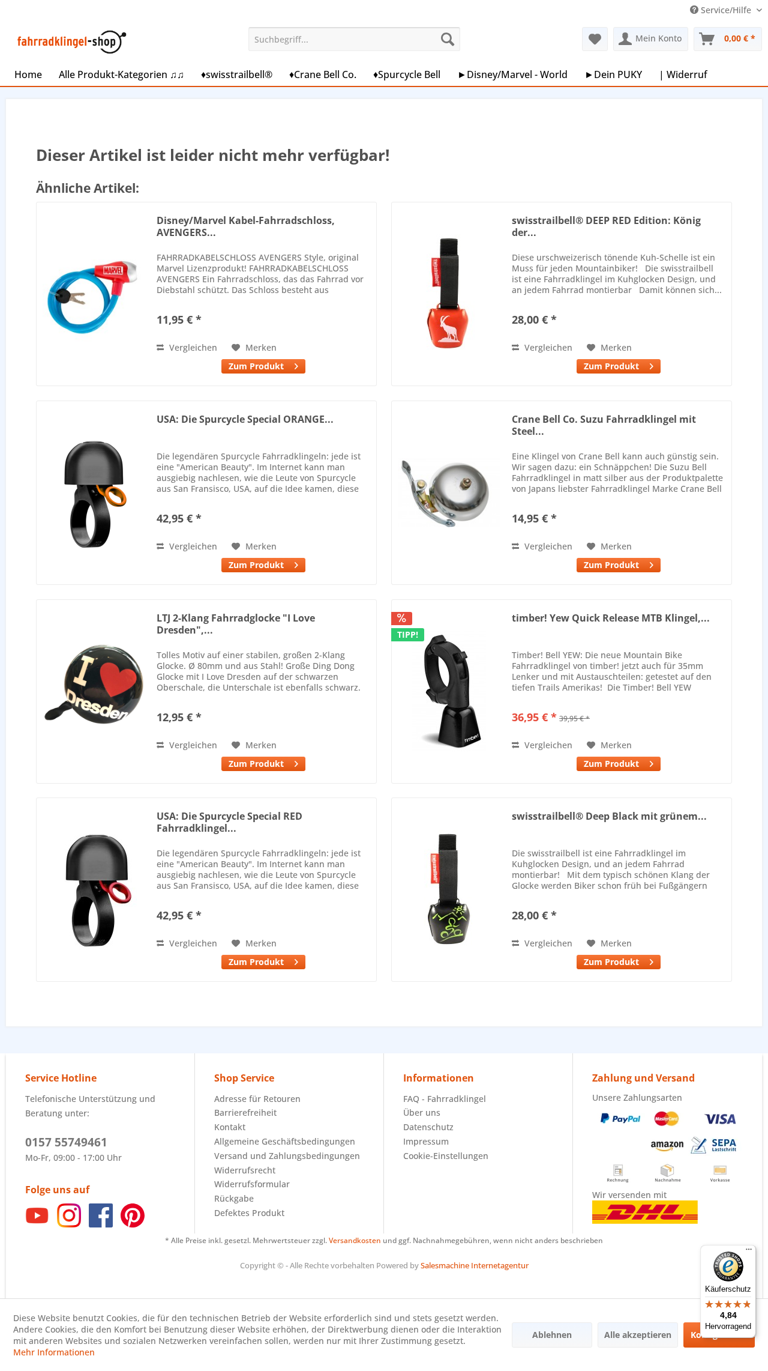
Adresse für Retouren (257, 1098)
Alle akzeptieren (637, 1334)
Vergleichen (192, 347)
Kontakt (229, 1127)
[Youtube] (37, 1224)
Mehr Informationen (54, 1352)
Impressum (426, 1141)
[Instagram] (69, 1224)
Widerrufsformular (252, 1184)
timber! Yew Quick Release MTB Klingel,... (611, 618)
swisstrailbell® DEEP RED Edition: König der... (606, 226)
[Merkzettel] (595, 39)
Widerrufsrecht (244, 1170)
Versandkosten (355, 1240)
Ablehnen (552, 1334)
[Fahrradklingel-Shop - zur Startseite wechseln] (69, 42)
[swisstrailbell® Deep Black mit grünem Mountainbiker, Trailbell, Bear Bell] (449, 889)
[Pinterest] (133, 1224)
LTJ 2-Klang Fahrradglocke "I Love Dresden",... (236, 624)
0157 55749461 (66, 1142)
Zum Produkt (256, 366)
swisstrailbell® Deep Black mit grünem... (609, 816)
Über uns (421, 1112)
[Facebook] (101, 1224)
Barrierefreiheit (245, 1112)
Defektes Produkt (249, 1212)
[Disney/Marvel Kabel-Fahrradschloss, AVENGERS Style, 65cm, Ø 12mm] (94, 294)
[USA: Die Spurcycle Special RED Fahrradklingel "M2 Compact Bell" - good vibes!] (94, 889)
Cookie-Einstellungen (445, 1155)
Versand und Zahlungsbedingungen (287, 1155)
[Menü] (749, 1252)
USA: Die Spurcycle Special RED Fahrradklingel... (229, 822)
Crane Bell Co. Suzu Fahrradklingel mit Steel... (604, 425)
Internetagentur (500, 1265)
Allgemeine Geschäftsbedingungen (284, 1141)
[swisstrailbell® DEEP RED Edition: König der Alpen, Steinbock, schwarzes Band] (449, 294)
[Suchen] (447, 39)
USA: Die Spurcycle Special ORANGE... (245, 419)
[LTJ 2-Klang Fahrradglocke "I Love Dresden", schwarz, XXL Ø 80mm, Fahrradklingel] (94, 691)
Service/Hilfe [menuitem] (726, 10)
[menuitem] (354, 39)
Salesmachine (445, 1265)
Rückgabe (234, 1198)
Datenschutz (428, 1127)
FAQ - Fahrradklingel (444, 1098)
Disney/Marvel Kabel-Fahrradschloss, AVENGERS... (246, 226)
